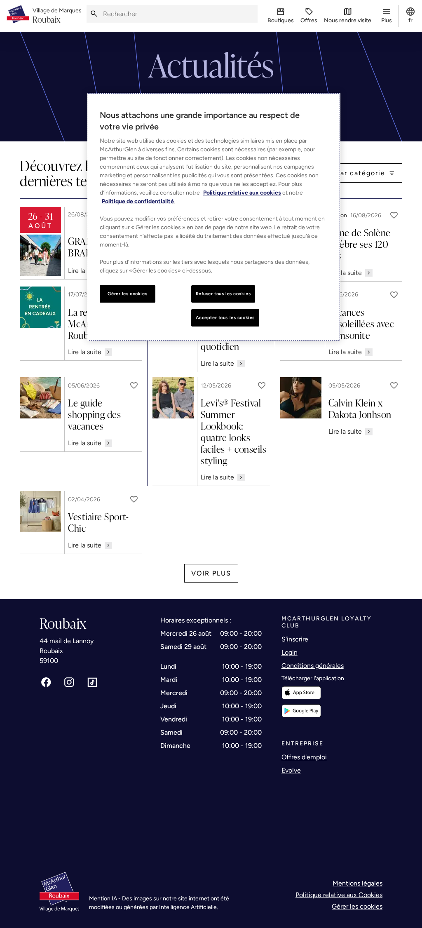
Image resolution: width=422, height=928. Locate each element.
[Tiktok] (92, 682)
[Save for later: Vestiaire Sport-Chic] (134, 499)
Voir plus (211, 573)
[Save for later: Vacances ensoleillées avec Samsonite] (394, 295)
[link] (57, 16)
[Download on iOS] (301, 693)
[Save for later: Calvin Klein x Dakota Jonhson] (394, 385)
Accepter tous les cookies (225, 317)
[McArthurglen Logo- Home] (18, 16)
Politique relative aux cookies (242, 192)
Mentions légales (357, 883)
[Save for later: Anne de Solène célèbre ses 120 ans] (394, 215)
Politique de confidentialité (138, 201)
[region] (213, 217)
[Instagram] (69, 682)
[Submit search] (94, 14)
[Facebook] (46, 682)
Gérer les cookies (357, 906)
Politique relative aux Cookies (338, 895)
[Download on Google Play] (301, 711)
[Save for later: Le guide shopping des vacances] (134, 385)
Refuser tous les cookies (223, 293)
